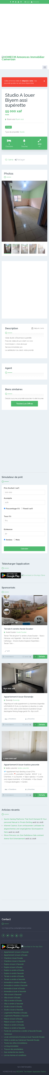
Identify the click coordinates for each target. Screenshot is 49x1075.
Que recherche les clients (14, 1052)
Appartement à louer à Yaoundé (16, 952)
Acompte (8, 498)
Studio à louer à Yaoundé (13, 1010)
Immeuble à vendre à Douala (15, 982)
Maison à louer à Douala (13, 1019)
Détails (42, 657)
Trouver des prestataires (13, 1049)
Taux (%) (7, 516)
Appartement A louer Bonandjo (18, 697)
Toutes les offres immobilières (15, 1043)
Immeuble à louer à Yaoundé (15, 991)
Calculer (24, 549)
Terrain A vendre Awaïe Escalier (18, 629)
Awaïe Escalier (21, 632)
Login (28, 2)
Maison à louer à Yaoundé (14, 1022)
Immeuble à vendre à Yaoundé (15, 985)
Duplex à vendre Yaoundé (14, 973)
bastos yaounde (23, 768)
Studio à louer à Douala (13, 1007)
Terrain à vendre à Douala (14, 976)
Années (9, 540)
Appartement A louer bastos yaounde (21, 765)
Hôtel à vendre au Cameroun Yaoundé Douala (21, 1040)
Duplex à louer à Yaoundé (14, 964)
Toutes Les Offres (24, 403)
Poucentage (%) (13, 509)
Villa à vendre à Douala (13, 1000)
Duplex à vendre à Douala (14, 970)
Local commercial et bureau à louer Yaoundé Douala (24, 1037)
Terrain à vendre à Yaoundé (14, 979)
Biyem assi (20, 119)
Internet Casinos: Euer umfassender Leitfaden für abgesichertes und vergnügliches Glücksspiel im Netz (24, 829)
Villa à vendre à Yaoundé (13, 1004)
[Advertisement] (24, 28)
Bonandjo (16, 700)
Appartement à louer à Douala (15, 955)
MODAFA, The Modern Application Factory (31, 1071)
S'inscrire (36, 2)
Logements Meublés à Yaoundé (16, 1016)
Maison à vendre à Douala (14, 1025)
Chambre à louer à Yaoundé (14, 961)
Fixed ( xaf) (28, 509)
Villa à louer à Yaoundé (13, 994)
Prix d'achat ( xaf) (11, 488)
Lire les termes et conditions (15, 1055)
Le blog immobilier (11, 1046)
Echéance (8, 529)
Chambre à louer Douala (13, 958)
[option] (24, 211)
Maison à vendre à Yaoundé (14, 1028)
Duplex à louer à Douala (13, 967)
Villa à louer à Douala (12, 998)
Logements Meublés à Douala (15, 1013)
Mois (18, 540)
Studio (22, 132)
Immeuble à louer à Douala (14, 988)
